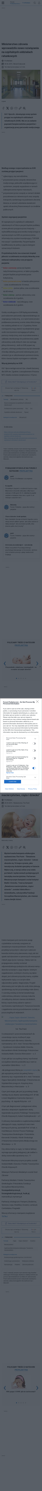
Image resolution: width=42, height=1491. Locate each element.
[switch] (34, 744)
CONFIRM (12, 781)
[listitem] (21, 738)
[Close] (38, 702)
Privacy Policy (32, 789)
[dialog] (21, 745)
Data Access (21, 789)
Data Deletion (9, 789)
